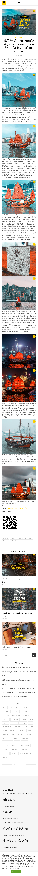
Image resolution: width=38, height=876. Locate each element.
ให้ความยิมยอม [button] (16, 872)
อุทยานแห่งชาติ (7, 742)
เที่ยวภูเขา (14, 749)
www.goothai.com (12, 506)
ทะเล (25, 726)
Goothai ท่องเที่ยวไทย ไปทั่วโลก (18, 508)
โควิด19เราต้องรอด (25, 753)
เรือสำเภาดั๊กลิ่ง (14, 541)
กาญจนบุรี (23, 723)
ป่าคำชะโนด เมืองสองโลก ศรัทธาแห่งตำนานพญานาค (18, 688)
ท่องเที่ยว (12, 730)
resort (5, 719)
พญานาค (5, 734)
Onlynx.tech (28, 793)
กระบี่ (31, 719)
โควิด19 (14, 753)
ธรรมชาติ (21, 730)
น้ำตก (29, 730)
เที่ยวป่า (5, 749)
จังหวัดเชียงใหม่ (7, 726)
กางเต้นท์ (13, 723)
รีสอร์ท (20, 734)
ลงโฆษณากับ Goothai (10, 848)
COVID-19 (24, 707)
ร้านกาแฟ (28, 734)
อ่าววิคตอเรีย (22, 538)
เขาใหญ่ (25, 742)
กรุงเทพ (5, 723)
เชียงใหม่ (5, 745)
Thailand (15, 719)
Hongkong (14, 538)
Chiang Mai (13, 707)
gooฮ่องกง (19, 37)
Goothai (6, 711)
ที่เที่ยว (5, 730)
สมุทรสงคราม (25, 738)
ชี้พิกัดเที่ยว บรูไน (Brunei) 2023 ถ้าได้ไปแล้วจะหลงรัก (18, 667)
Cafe (4, 707)
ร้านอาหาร (6, 738)
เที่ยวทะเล (14, 745)
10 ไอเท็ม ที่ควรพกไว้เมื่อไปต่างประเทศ (16, 647)
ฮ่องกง (30, 538)
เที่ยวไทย (5, 753)
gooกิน (15, 711)
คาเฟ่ (30, 723)
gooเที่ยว (6, 715)
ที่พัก (32, 726)
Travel (24, 719)
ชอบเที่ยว (18, 726)
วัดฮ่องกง (15, 738)
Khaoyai (26, 715)
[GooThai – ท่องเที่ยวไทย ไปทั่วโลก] (4, 3)
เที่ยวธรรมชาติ (25, 745)
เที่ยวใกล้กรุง (24, 749)
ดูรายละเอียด (6, 872)
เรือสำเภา (5, 541)
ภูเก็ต (13, 734)
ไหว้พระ (5, 757)
